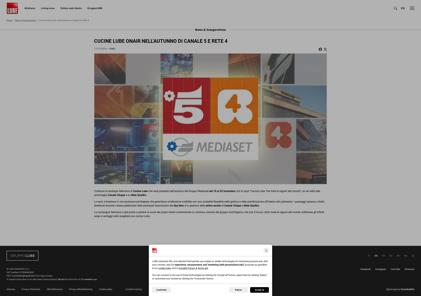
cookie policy (164, 268)
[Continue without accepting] (266, 250)
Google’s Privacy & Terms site (193, 268)
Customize (161, 290)
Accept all (259, 290)
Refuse (238, 290)
